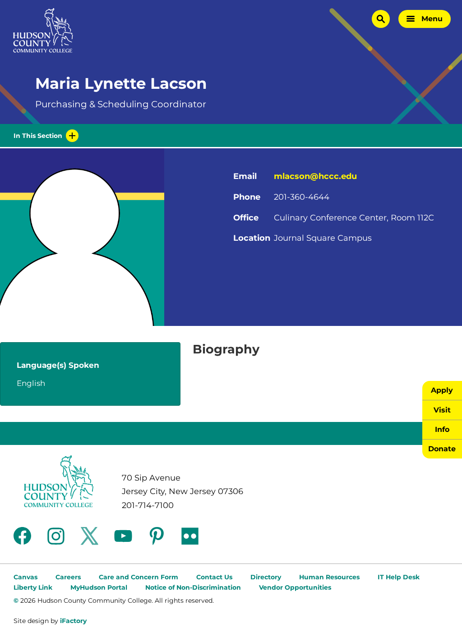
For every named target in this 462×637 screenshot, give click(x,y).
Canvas (25, 577)
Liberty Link (33, 587)
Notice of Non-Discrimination (193, 587)
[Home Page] (43, 30)
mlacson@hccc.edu (315, 176)
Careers (68, 577)
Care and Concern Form (138, 577)
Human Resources (329, 577)
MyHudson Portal (98, 587)
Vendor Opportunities (295, 587)
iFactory (73, 621)
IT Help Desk (399, 577)
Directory (265, 577)
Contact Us (214, 577)
